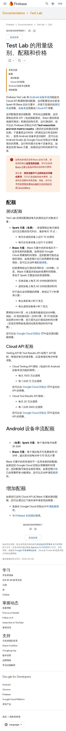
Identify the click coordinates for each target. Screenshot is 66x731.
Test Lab (36, 13)
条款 (4, 716)
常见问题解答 (8, 665)
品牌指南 (6, 660)
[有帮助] (29, 31)
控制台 (28, 333)
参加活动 (6, 627)
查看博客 (6, 608)
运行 (50, 24)
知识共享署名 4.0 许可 (50, 544)
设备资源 (23, 108)
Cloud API (41, 108)
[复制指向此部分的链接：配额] (19, 203)
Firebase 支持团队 (25, 515)
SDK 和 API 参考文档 (12, 580)
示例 (4, 585)
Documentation (13, 13)
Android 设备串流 (39, 97)
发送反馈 (14, 37)
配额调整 (42, 262)
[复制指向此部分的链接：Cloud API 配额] (36, 347)
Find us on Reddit (10, 612)
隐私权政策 (15, 716)
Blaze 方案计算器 (23, 167)
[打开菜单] (5, 3)
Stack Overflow (9, 645)
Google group (9, 650)
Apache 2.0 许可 (38, 547)
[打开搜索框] (47, 3)
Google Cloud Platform (13, 699)
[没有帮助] (34, 31)
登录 (60, 3)
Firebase (10, 24)
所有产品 (6, 704)
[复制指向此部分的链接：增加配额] (29, 489)
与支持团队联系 (9, 640)
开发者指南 (7, 575)
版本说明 (6, 655)
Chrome (6, 689)
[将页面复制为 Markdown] (19, 60)
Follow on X (7, 617)
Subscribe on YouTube (12, 622)
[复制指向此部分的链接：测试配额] (25, 211)
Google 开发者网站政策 (25, 550)
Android (6, 684)
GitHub (5, 594)
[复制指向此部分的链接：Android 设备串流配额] (9, 435)
